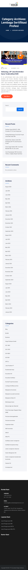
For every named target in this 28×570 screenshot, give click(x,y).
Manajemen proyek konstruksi (12, 394)
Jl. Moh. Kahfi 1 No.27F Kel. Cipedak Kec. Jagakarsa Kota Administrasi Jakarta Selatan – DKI (15, 510)
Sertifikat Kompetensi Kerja (11, 444)
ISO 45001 (7, 353)
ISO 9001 (7, 357)
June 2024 (7, 292)
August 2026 (8, 186)
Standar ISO (8, 463)
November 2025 (9, 223)
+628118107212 (7, 495)
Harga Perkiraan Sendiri (10, 341)
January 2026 (8, 215)
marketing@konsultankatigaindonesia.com (14, 502)
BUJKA (7, 333)
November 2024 (9, 271)
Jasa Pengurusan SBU (6, 523)
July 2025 (7, 239)
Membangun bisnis (9, 402)
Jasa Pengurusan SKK (6, 521)
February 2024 (8, 308)
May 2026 (7, 199)
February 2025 (8, 259)
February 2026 (8, 211)
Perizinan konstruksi (10, 420)
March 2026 (8, 207)
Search (7, 105)
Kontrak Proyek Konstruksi (11, 381)
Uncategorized (8, 467)
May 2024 (7, 296)
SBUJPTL (7, 436)
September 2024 (9, 279)
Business (7, 337)
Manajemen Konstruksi (10, 390)
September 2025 (9, 231)
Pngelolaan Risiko (9, 424)
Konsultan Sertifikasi (10, 377)
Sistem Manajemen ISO (10, 453)
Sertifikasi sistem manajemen (12, 440)
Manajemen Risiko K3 (10, 398)
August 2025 (8, 235)
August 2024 (8, 283)
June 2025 (7, 243)
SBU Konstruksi (9, 428)
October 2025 (8, 227)
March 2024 (8, 304)
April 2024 (7, 300)
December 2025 (9, 219)
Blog (6, 329)
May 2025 (7, 247)
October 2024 (8, 275)
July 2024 (7, 288)
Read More (7, 96)
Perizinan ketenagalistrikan (11, 416)
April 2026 (7, 203)
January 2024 (8, 312)
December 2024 (9, 267)
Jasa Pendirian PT (9, 365)
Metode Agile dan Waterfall (11, 406)
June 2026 (7, 194)
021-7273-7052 (7, 497)
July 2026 (7, 190)
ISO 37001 (7, 349)
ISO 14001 (7, 345)
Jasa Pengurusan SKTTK (7, 526)
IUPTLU (7, 361)
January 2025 (8, 263)
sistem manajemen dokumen (12, 448)
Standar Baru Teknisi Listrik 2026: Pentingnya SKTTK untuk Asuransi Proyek (13, 141)
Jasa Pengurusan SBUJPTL (8, 529)
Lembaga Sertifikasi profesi (11, 385)
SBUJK (7, 432)
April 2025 (7, 251)
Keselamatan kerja (9, 369)
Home (7, 30)
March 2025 (8, 255)
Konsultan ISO (8, 373)
